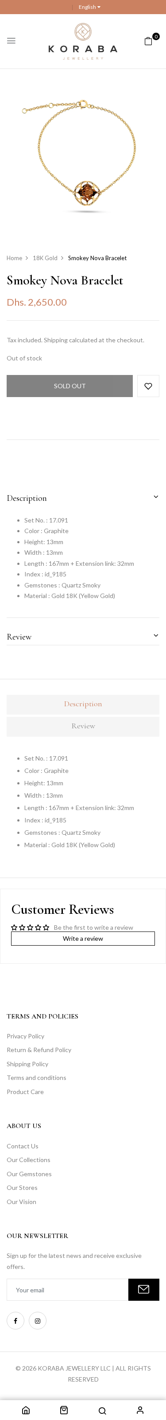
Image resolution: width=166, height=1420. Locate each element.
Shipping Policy (27, 1064)
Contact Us (23, 1146)
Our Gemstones (29, 1174)
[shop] (63, 1411)
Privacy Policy (25, 1036)
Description (27, 498)
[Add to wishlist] (148, 386)
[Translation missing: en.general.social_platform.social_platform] (15, 1320)
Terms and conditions (36, 1077)
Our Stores (22, 1187)
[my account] (140, 1411)
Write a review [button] (83, 938)
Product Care (25, 1091)
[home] (25, 1411)
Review (19, 637)
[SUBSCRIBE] (143, 1290)
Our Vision (21, 1201)
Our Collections (28, 1159)
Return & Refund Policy (39, 1049)
